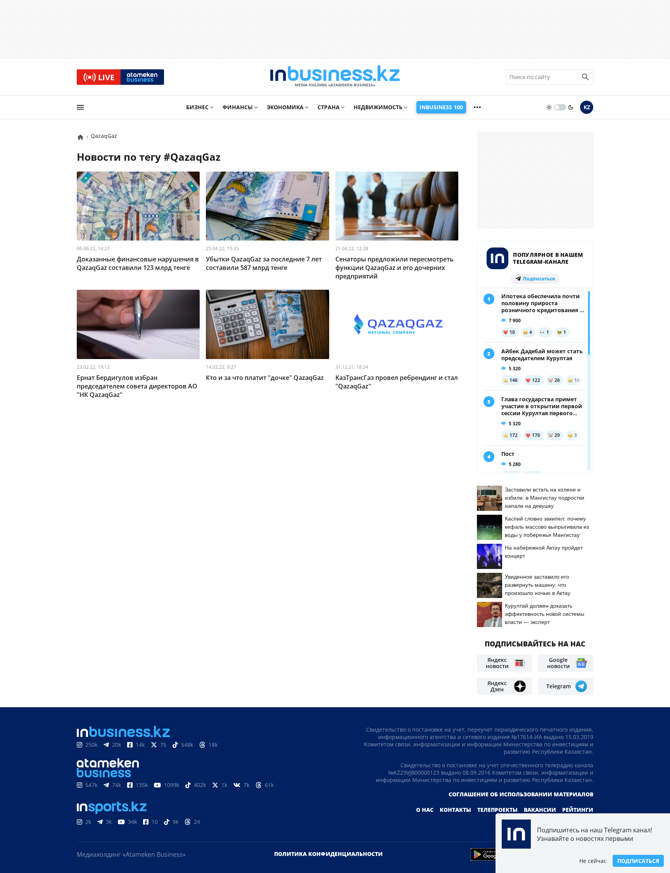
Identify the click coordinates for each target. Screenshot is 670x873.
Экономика (285, 107)
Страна (329, 107)
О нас (424, 809)
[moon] (571, 107)
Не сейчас (592, 860)
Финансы (238, 107)
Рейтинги (577, 809)
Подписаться (638, 860)
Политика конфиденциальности (328, 854)
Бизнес (197, 107)
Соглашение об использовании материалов (521, 794)
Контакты (455, 809)
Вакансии (540, 809)
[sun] (549, 107)
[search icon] (585, 77)
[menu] (80, 107)
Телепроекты (497, 809)
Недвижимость (378, 107)
